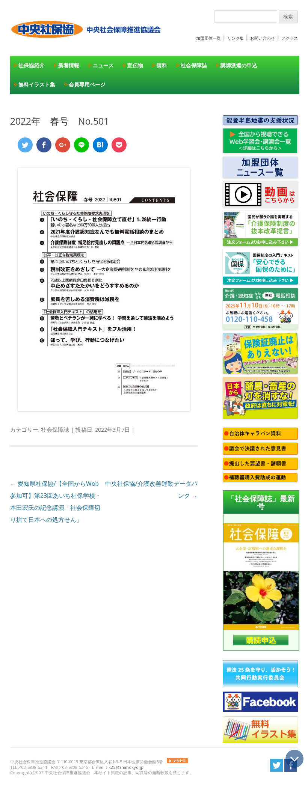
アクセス (289, 38)
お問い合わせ (262, 38)
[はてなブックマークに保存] (100, 144)
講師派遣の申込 (238, 65)
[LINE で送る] (81, 144)
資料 (162, 65)
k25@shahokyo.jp (126, 767)
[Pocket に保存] (119, 144)
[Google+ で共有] (62, 144)
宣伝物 (135, 65)
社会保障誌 (194, 65)
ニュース (103, 65)
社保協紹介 (31, 65)
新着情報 (68, 65)
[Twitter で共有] (25, 144)
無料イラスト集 (36, 84)
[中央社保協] (87, 45)
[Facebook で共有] (43, 144)
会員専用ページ (87, 84)
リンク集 (235, 38)
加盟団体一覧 (208, 38)
